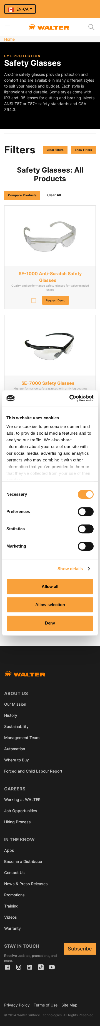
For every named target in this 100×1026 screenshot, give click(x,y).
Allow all (50, 586)
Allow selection (50, 604)
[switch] (86, 511)
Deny (50, 623)
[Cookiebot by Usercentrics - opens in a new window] (71, 398)
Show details (70, 568)
